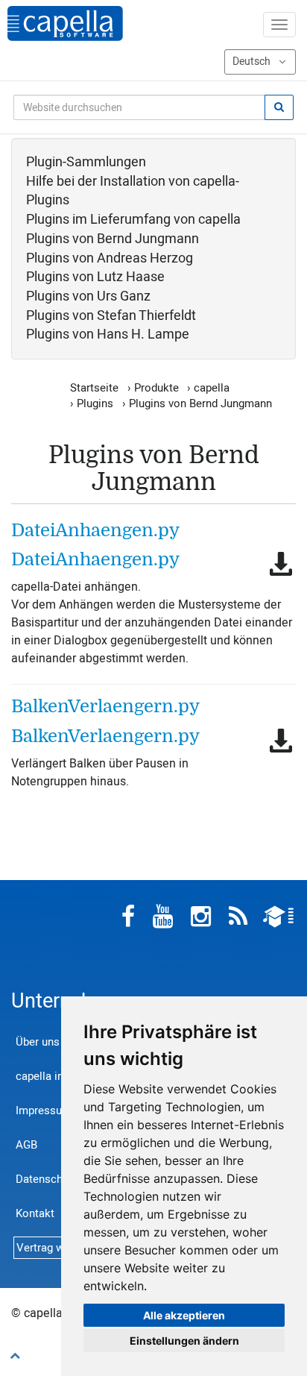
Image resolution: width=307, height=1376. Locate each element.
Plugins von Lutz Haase (95, 277)
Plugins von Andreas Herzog (109, 258)
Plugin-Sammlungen (86, 162)
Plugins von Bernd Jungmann (112, 239)
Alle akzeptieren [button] (184, 1315)
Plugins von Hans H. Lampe (107, 335)
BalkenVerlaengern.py (105, 706)
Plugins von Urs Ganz (88, 297)
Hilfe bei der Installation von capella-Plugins (132, 191)
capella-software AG (65, 23)
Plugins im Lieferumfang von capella (133, 220)
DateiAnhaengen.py (95, 530)
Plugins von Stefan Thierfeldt (111, 316)
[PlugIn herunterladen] (281, 564)
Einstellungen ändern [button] (184, 1340)
